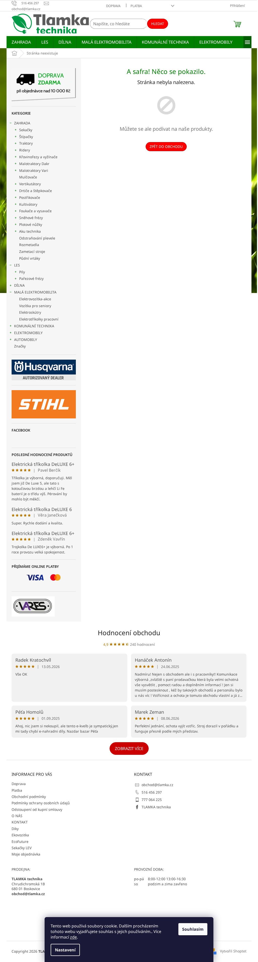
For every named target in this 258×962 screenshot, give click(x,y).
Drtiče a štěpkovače (35, 190)
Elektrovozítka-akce (35, 299)
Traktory (26, 143)
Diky (15, 828)
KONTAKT (20, 822)
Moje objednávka (26, 854)
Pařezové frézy (31, 278)
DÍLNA (19, 285)
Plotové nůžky (30, 224)
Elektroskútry (30, 312)
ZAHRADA (22, 123)
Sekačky (25, 129)
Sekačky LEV (21, 847)
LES (17, 265)
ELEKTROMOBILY (28, 332)
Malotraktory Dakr (34, 163)
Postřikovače (29, 197)
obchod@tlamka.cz (157, 784)
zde (73, 937)
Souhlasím (193, 929)
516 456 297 (152, 792)
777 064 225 (152, 799)
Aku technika (30, 231)
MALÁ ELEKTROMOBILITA (35, 292)
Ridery (24, 150)
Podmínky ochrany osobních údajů (41, 802)
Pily (22, 272)
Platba (136, 6)
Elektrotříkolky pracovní (38, 319)
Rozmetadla (29, 244)
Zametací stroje (32, 251)
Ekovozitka (20, 835)
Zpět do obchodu (166, 146)
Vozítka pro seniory (35, 305)
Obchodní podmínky (29, 796)
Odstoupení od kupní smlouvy (37, 809)
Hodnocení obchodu (129, 632)
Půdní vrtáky (29, 258)
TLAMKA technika (156, 807)
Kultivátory (28, 204)
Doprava (113, 6)
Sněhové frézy (31, 217)
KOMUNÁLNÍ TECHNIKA (34, 326)
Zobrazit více (129, 748)
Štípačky (26, 136)
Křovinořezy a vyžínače (38, 156)
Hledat (157, 23)
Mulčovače (28, 177)
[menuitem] (21, 42)
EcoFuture (20, 841)
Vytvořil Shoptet (233, 951)
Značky (20, 346)
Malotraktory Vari (33, 170)
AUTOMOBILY (25, 339)
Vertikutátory (30, 183)
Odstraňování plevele (37, 238)
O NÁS (17, 815)
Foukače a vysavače (35, 210)
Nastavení (65, 950)
